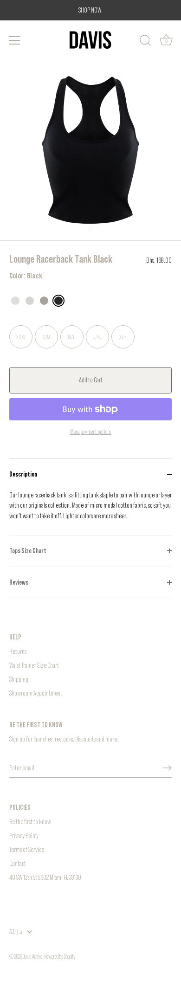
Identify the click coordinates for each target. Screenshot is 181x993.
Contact (17, 863)
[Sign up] (167, 768)
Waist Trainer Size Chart (34, 665)
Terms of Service (26, 849)
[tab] (90, 512)
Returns (17, 651)
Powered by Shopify (60, 956)
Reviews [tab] (18, 582)
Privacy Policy (24, 835)
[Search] (145, 42)
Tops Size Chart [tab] (27, 551)
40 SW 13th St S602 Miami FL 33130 (45, 877)
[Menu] (15, 40)
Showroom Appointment (35, 693)
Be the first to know (30, 821)
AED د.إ (15, 931)
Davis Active (32, 956)
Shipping (18, 679)
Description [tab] (23, 474)
